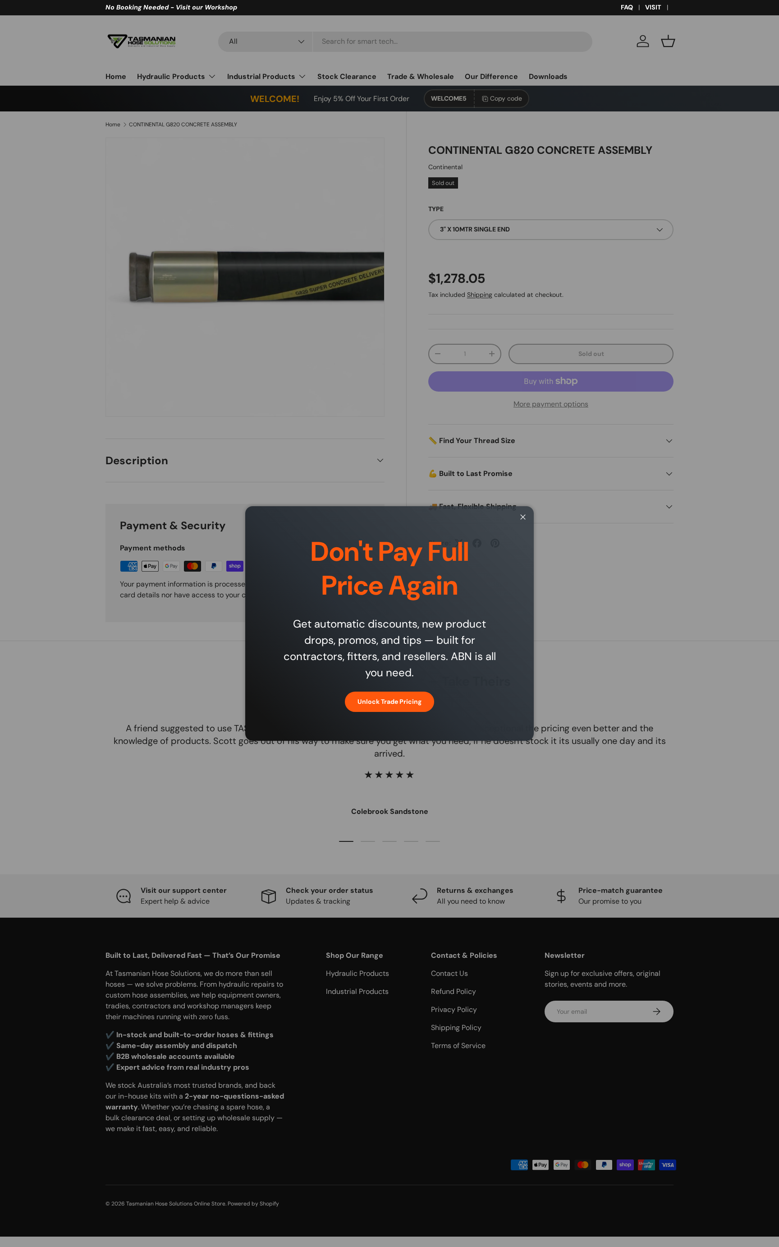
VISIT (653, 7)
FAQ (627, 7)
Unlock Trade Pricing (389, 701)
